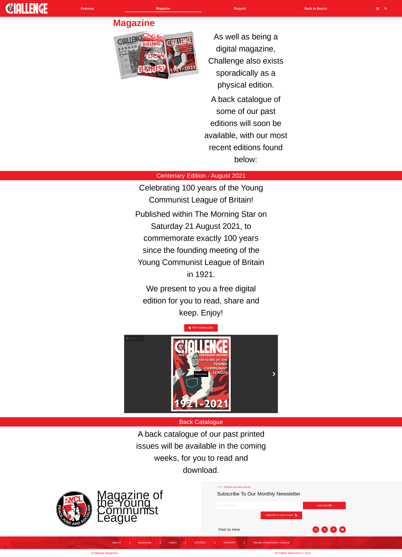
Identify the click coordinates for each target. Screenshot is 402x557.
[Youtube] (342, 529)
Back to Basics (316, 8)
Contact (200, 542)
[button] (377, 8)
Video (173, 542)
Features (87, 8)
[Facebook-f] (333, 529)
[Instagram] (315, 529)
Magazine (163, 8)
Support (240, 8)
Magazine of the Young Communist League (130, 506)
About (116, 542)
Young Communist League (271, 542)
